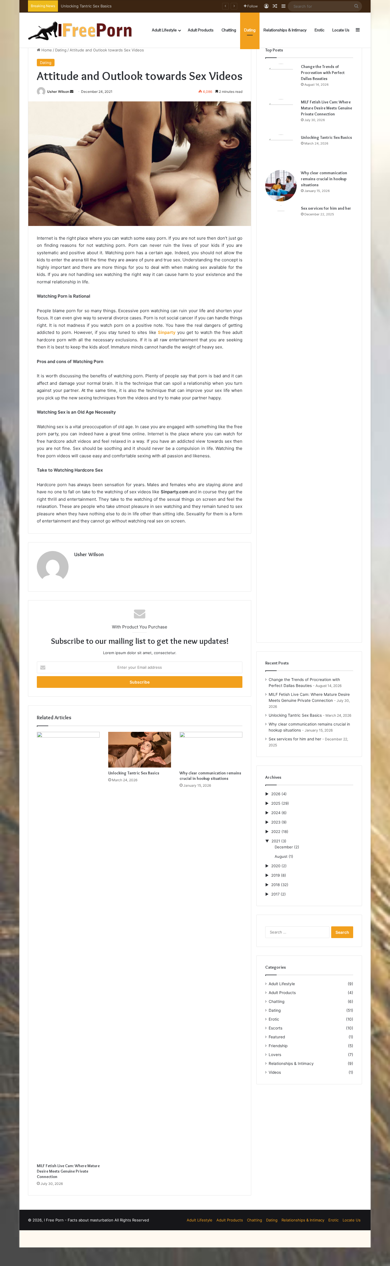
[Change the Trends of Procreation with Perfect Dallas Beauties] (281, 79)
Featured (277, 1037)
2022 (275, 831)
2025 (275, 803)
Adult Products (201, 30)
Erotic (319, 30)
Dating (250, 30)
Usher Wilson (58, 91)
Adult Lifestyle (164, 30)
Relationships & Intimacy (285, 30)
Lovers (275, 1054)
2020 (275, 866)
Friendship (278, 1045)
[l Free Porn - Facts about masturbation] (80, 30)
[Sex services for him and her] (281, 419)
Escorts (275, 1028)
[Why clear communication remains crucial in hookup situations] (211, 749)
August (281, 856)
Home (46, 50)
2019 (275, 875)
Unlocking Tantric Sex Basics (133, 773)
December (284, 847)
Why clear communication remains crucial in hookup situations (116, 6)
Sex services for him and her (326, 208)
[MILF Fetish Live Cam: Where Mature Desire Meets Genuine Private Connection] (68, 946)
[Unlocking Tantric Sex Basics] (139, 749)
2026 (275, 794)
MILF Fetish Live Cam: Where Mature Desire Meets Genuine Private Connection (68, 1171)
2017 (275, 894)
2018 (275, 884)
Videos (275, 1072)
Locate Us (340, 30)
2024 (275, 812)
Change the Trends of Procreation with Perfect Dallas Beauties (323, 72)
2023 (275, 822)
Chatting (229, 30)
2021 (276, 841)
